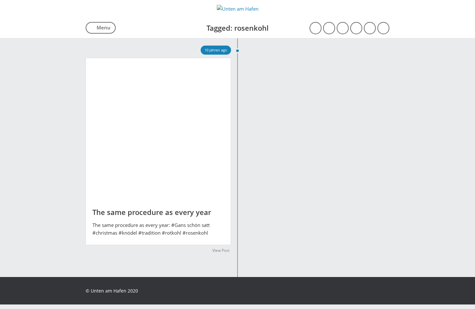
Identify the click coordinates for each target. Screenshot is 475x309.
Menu (104, 27)
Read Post (158, 127)
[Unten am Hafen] (238, 8)
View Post (220, 250)
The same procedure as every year (151, 212)
